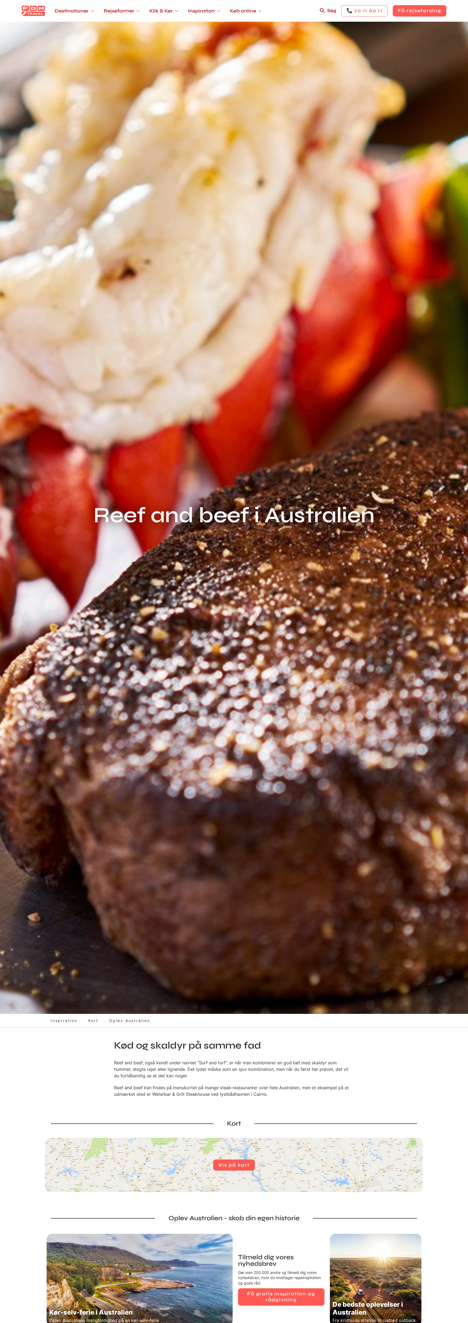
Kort (93, 1020)
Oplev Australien (129, 1020)
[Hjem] (33, 11)
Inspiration (64, 1020)
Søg (331, 11)
